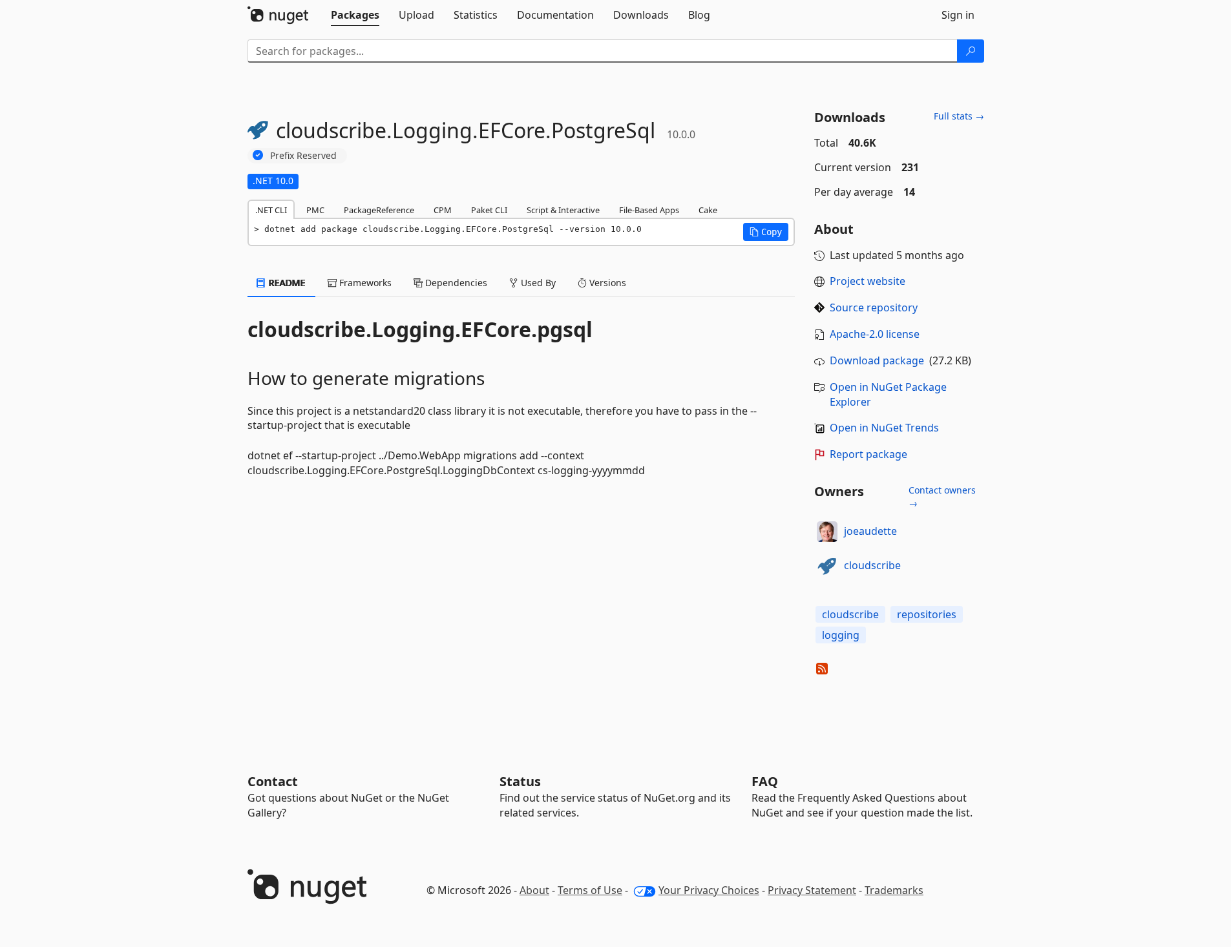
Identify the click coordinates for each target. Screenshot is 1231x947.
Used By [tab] (537, 282)
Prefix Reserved (303, 155)
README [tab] (286, 282)
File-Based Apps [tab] (649, 210)
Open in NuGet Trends (884, 428)
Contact (272, 781)
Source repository (874, 307)
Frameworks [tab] (364, 282)
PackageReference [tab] (379, 210)
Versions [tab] (606, 282)
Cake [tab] (708, 210)
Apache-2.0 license (875, 334)
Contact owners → (942, 496)
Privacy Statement (812, 890)
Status (520, 781)
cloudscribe (872, 565)
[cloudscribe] (827, 566)
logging (840, 635)
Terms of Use (590, 890)
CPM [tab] (443, 210)
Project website (867, 281)
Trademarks (894, 890)
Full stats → (959, 116)
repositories (926, 614)
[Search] (970, 51)
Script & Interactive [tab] (563, 210)
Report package (868, 454)
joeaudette (870, 531)
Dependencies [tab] (455, 282)
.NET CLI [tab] (271, 210)
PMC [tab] (315, 210)
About (534, 890)
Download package (877, 360)
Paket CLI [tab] (489, 210)
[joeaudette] (827, 531)
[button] (765, 232)
